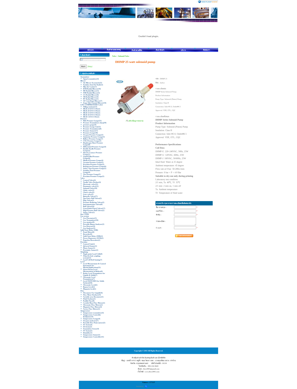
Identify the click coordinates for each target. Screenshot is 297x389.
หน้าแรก (90, 50)
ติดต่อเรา (206, 50)
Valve (114, 56)
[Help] (90, 66)
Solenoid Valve (123, 56)
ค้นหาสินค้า (160, 50)
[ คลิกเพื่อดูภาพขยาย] (134, 121)
